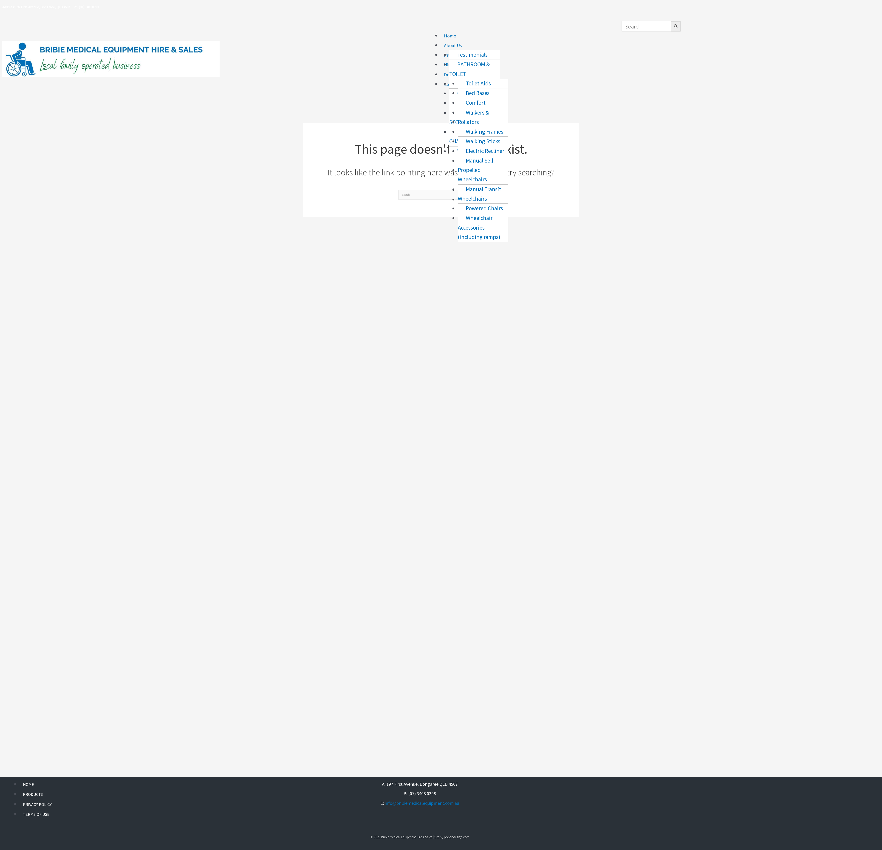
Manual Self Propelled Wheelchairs (475, 170)
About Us (453, 45)
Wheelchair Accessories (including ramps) (479, 227)
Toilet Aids (478, 83)
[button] (520, 26)
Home (450, 36)
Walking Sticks (483, 141)
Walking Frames (484, 131)
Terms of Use (36, 814)
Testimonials (472, 54)
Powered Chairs (484, 208)
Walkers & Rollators (473, 117)
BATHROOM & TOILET (469, 69)
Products (33, 794)
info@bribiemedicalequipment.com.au (422, 803)
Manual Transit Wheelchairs (479, 194)
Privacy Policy (37, 804)
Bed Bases (477, 93)
